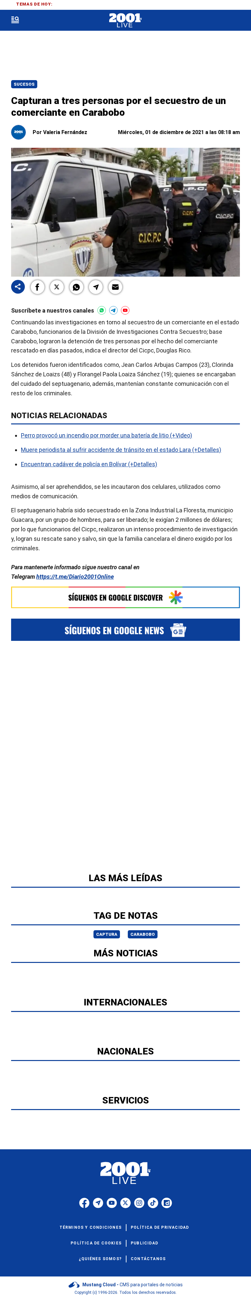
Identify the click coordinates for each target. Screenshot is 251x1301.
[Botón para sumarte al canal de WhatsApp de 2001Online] (101, 310)
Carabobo (142, 934)
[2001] (125, 20)
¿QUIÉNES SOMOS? (100, 1259)
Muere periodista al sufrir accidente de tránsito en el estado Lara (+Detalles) (121, 449)
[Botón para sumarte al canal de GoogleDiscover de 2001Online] (125, 597)
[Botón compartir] (18, 287)
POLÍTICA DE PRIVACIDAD (160, 1227)
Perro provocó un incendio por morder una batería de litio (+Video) (106, 435)
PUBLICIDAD (144, 1243)
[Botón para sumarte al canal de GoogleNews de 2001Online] (125, 630)
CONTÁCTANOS (148, 1259)
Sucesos (24, 84)
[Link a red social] (84, 1203)
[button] (37, 287)
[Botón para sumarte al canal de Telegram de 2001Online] (113, 310)
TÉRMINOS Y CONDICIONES (90, 1227)
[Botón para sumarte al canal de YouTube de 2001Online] (125, 310)
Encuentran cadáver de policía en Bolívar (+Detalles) (89, 464)
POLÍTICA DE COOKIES (96, 1243)
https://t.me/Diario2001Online (75, 576)
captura (106, 934)
